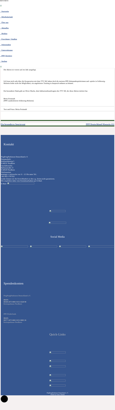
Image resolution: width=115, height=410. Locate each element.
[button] (4, 1)
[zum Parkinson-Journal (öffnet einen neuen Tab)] (1, 67)
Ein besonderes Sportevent (13, 124)
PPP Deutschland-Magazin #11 (100, 124)
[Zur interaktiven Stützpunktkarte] (1, 6)
